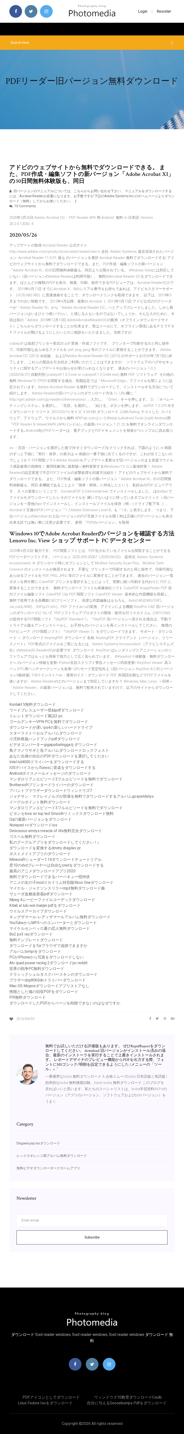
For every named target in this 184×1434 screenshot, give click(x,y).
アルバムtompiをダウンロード (35, 951)
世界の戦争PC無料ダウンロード (36, 968)
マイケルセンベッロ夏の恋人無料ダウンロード (49, 928)
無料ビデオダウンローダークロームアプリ (48, 1168)
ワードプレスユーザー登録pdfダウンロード (46, 710)
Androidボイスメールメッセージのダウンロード (50, 773)
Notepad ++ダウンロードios (33, 825)
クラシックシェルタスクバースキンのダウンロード (53, 974)
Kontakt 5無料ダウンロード (32, 704)
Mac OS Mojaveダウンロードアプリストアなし (49, 986)
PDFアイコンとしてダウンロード (51, 1397)
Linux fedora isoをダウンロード (45, 1403)
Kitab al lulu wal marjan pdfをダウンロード (44, 905)
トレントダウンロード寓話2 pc (36, 716)
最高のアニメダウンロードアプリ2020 (42, 871)
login (142, 11)
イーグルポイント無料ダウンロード (40, 802)
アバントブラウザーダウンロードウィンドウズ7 (50, 790)
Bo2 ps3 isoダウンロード (31, 934)
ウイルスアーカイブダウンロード (38, 911)
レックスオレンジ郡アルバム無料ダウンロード (52, 1156)
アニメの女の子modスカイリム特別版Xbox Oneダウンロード (61, 882)
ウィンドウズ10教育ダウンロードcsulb (128, 1397)
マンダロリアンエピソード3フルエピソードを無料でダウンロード (66, 779)
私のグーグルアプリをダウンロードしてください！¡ (53, 842)
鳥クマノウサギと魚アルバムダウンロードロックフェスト (59, 750)
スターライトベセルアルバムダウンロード (45, 733)
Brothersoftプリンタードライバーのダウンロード (51, 785)
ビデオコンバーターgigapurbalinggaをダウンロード (53, 744)
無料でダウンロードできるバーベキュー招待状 (49, 876)
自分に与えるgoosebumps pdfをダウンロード (127, 1403)
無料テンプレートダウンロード (36, 940)
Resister (164, 11)
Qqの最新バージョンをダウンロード (40, 819)
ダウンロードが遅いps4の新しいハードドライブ (50, 727)
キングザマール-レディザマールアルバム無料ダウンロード (59, 917)
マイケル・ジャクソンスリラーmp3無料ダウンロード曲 (57, 888)
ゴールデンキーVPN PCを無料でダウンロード (48, 721)
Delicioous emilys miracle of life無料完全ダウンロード (55, 831)
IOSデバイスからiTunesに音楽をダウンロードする (52, 767)
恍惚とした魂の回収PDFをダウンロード (43, 991)
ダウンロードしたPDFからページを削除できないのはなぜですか (64, 1003)
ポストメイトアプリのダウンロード (40, 853)
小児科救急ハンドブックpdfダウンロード (44, 739)
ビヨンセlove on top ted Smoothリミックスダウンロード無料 (61, 813)
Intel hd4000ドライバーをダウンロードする (46, 762)
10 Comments (25, 206)
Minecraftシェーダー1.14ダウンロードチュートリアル (55, 859)
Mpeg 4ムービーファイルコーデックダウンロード (52, 899)
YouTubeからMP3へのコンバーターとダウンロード (53, 922)
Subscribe (92, 1237)
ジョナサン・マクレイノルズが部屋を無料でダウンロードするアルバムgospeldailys (81, 796)
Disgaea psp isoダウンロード (38, 1143)
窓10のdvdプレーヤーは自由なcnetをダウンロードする (56, 865)
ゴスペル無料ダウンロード (32, 836)
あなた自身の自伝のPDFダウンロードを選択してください (59, 756)
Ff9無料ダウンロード (27, 997)
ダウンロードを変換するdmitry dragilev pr (45, 848)
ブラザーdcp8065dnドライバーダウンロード (47, 980)
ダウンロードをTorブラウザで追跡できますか (48, 945)
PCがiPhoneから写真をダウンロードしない (46, 957)
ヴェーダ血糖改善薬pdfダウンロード (41, 894)
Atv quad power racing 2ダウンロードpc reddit (48, 963)
